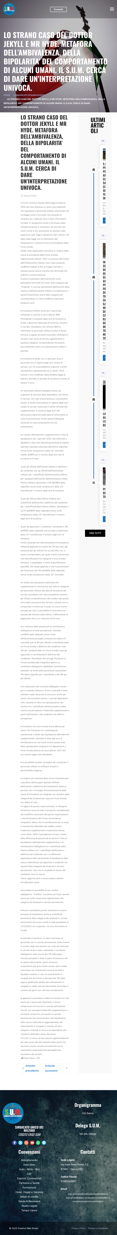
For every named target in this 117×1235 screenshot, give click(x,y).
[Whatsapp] (38, 1143)
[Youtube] (32, 1143)
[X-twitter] (20, 1143)
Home (7, 95)
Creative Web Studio (28, 1228)
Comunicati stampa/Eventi (29, 95)
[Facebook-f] (14, 1143)
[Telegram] (44, 1143)
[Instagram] (26, 1143)
